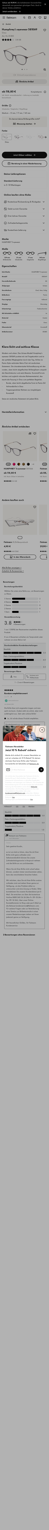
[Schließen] (42, 729)
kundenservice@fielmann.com (15, 793)
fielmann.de (34, 764)
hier (13, 797)
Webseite (34, 787)
